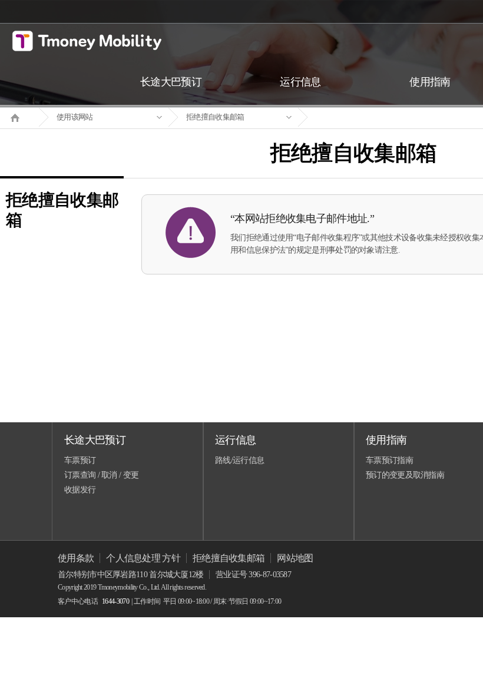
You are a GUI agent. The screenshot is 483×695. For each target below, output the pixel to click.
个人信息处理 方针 (143, 558)
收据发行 (79, 489)
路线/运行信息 (239, 460)
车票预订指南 (389, 460)
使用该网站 (75, 116)
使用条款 (76, 558)
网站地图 (295, 558)
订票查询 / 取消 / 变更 (101, 475)
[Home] (19, 116)
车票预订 (79, 460)
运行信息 (235, 440)
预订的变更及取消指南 (405, 475)
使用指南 (386, 440)
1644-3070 (115, 601)
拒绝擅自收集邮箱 (215, 116)
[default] (363, 117)
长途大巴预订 (94, 440)
